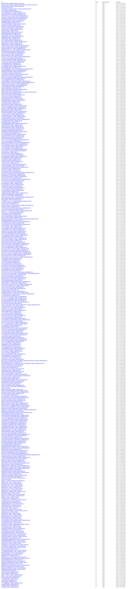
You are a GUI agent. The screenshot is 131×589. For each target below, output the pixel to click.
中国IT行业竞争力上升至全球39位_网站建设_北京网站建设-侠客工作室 (13, 398)
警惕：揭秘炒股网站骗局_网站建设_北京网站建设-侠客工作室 (11, 443)
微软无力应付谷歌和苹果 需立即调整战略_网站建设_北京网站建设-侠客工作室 (14, 390)
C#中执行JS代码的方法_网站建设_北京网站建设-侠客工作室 (11, 217)
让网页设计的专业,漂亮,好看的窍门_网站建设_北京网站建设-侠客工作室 (13, 315)
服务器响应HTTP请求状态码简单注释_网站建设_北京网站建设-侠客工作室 (13, 277)
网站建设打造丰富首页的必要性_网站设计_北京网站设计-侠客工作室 (12, 566)
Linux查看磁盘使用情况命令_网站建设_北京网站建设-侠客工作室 (12, 236)
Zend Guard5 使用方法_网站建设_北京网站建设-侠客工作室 (11, 312)
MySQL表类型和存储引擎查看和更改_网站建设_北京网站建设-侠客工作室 (13, 300)
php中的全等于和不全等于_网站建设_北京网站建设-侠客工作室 (11, 308)
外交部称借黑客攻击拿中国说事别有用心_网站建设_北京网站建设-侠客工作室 (14, 427)
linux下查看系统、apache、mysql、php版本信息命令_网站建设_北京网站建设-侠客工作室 (16, 201)
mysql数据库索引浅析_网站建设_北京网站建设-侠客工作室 (11, 270)
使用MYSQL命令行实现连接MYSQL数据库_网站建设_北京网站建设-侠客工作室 (14, 244)
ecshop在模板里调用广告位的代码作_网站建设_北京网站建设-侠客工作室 (13, 66)
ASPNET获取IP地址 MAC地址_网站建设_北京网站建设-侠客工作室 (12, 359)
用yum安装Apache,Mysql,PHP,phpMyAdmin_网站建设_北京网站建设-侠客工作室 (14, 250)
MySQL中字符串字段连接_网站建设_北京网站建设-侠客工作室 (11, 349)
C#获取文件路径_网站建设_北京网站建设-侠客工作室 (10, 206)
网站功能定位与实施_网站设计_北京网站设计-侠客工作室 (10, 517)
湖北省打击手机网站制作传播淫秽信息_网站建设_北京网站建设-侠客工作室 (13, 458)
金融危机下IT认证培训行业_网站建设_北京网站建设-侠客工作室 (12, 401)
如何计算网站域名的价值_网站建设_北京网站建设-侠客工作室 (11, 104)
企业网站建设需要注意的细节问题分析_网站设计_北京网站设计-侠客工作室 (13, 533)
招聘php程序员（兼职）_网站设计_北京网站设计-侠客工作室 (11, 483)
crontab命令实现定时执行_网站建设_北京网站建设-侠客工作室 (11, 225)
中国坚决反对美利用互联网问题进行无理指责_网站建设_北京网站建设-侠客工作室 (15, 415)
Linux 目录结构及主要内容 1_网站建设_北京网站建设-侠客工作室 (12, 146)
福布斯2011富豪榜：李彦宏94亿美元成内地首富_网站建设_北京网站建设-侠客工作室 (15, 462)
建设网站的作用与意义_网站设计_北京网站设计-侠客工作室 (11, 514)
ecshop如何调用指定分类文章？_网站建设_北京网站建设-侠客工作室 (12, 115)
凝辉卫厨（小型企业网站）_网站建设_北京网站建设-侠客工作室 (12, 574)
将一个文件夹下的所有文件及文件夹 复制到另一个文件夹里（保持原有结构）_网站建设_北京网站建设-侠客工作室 (20, 273)
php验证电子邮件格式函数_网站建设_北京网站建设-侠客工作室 (11, 124)
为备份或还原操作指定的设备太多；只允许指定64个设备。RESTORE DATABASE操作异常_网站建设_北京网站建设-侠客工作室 (22, 363)
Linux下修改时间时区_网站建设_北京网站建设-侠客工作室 (11, 158)
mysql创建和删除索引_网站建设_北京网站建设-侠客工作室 (11, 259)
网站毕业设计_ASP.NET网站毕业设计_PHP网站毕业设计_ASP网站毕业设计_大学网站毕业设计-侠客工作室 (19, 4)
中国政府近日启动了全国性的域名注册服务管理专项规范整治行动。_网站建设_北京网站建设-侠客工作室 (18, 409)
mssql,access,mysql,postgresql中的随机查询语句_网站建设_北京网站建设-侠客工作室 (15, 179)
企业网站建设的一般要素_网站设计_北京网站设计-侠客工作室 (11, 522)
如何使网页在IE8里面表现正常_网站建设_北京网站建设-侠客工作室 (12, 98)
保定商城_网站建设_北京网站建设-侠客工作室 (9, 581)
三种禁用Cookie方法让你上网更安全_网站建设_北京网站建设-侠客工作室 (13, 274)
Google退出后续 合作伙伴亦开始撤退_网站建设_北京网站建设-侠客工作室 (13, 423)
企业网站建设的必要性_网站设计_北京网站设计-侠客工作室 (11, 521)
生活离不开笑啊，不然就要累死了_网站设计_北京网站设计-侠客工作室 (13, 494)
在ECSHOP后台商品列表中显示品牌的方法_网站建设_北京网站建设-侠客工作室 (14, 74)
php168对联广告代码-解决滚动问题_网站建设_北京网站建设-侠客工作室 (13, 59)
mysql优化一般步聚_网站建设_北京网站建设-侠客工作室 (10, 262)
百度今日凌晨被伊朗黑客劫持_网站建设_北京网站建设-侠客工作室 (12, 413)
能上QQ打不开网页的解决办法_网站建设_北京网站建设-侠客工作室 (12, 86)
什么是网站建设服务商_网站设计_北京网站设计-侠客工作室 (11, 502)
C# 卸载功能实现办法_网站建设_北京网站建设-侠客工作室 (11, 214)
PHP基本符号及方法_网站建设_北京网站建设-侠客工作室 (10, 25)
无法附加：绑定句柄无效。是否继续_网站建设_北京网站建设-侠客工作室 (13, 386)
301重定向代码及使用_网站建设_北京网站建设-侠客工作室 (11, 93)
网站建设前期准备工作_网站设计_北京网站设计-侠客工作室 (11, 537)
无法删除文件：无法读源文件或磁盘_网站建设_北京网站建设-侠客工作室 (13, 108)
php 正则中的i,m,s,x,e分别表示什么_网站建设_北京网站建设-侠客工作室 (13, 307)
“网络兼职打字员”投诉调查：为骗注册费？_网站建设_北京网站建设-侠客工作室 (14, 404)
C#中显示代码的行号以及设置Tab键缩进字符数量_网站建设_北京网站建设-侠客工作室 (15, 251)
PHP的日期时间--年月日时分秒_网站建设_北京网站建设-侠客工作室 (12, 368)
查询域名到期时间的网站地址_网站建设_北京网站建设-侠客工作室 (12, 21)
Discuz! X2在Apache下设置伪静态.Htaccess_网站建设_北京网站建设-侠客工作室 (15, 285)
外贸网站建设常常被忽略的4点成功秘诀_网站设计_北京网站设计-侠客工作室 (14, 536)
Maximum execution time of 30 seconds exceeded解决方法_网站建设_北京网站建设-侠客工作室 (17, 205)
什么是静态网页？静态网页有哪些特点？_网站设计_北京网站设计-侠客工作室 (14, 510)
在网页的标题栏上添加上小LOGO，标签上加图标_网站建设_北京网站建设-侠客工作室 (15, 49)
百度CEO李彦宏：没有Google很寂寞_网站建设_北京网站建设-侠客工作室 (13, 432)
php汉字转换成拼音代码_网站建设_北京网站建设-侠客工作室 (11, 213)
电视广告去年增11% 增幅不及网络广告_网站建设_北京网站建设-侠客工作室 (14, 435)
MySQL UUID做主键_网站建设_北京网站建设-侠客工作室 (11, 342)
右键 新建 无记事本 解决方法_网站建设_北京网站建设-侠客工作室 (12, 126)
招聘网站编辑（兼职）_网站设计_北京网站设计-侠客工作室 (11, 490)
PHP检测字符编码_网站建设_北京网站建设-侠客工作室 (10, 345)
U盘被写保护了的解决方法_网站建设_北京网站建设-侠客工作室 (12, 44)
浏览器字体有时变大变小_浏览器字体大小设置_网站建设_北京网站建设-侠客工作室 (15, 45)
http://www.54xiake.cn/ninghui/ (6, 479)
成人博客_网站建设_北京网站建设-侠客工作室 (9, 580)
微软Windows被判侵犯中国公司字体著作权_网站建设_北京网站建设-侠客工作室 (14, 402)
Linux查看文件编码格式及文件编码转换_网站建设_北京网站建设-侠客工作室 (14, 338)
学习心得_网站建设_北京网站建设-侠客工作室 (9, 10)
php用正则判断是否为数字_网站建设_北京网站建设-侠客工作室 (11, 157)
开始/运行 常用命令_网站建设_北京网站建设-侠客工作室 (10, 383)
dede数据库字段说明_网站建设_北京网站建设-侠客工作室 (11, 90)
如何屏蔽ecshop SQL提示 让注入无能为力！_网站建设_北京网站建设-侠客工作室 (15, 83)
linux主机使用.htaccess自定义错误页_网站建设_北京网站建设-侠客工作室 (13, 231)
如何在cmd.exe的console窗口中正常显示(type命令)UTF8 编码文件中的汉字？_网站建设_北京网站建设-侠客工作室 (20, 304)
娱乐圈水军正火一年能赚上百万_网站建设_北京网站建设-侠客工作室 (12, 460)
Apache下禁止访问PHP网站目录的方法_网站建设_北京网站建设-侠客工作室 (14, 176)
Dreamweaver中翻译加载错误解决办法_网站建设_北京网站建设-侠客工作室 (14, 216)
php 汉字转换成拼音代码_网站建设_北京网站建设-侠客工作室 (11, 258)
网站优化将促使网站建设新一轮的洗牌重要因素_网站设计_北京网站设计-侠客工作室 (15, 558)
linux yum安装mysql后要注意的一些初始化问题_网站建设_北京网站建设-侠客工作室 (15, 248)
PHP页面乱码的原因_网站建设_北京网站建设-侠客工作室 (10, 370)
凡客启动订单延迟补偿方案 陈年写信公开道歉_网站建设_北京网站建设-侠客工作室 (15, 438)
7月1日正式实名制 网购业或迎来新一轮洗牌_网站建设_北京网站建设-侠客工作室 (14, 439)
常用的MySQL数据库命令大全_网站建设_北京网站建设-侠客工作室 (12, 184)
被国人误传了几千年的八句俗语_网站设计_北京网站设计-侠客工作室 (12, 495)
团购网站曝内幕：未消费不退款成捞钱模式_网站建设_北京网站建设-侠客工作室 (14, 453)
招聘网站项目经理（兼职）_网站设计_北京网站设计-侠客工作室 (12, 484)
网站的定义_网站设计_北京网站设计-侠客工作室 (9, 507)
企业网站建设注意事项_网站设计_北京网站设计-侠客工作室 (11, 506)
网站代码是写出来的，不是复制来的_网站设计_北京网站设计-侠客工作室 (13, 491)
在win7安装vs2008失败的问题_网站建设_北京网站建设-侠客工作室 (12, 341)
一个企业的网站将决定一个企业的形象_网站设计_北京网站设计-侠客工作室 (13, 499)
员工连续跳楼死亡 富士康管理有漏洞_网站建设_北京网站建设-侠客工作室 (13, 424)
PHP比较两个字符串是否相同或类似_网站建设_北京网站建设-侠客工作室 (13, 310)
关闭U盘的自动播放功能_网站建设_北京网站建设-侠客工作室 (11, 355)
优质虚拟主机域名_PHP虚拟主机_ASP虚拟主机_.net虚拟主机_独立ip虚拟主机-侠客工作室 (16, 8)
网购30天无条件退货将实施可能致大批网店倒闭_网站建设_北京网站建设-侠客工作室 (15, 434)
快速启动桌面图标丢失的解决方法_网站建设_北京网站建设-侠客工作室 (13, 19)
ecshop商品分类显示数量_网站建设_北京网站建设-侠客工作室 (11, 120)
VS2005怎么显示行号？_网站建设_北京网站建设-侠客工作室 (11, 357)
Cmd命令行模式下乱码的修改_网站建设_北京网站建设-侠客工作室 (12, 330)
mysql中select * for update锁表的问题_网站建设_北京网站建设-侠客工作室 (13, 329)
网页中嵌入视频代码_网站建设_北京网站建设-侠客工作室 (10, 67)
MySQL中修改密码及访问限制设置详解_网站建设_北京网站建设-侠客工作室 (14, 156)
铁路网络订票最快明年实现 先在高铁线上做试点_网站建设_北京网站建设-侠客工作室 (15, 447)
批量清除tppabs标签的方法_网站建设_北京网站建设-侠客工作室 (12, 55)
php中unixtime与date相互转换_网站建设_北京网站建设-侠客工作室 (12, 209)
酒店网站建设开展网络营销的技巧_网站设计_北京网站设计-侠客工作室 (13, 540)
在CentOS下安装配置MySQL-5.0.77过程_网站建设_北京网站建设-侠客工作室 (14, 149)
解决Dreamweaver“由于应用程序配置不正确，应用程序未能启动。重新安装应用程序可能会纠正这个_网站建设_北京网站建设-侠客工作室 (24, 360)
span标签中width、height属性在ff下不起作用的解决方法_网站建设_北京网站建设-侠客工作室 (16, 210)
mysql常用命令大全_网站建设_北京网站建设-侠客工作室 (10, 202)
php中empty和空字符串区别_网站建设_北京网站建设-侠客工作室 (12, 276)
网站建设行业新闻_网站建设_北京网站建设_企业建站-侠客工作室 (12, 389)
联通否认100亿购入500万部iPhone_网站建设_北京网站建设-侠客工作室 (13, 477)
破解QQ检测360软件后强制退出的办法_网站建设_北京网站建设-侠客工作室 (14, 111)
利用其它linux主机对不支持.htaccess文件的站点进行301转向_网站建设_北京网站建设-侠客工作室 (17, 172)
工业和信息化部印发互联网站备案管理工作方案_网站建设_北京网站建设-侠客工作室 (15, 468)
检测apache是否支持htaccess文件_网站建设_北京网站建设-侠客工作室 (13, 255)
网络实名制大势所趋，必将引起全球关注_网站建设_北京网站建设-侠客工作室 (14, 420)
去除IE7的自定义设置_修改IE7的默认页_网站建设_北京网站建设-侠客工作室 (14, 18)
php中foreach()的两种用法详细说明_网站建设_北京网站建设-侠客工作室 (13, 134)
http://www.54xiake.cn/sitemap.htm (7, 7)
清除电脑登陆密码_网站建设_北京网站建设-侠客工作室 (10, 22)
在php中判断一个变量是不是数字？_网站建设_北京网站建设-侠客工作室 (13, 116)
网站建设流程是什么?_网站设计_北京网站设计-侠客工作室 (11, 525)
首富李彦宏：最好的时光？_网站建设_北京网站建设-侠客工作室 (12, 464)
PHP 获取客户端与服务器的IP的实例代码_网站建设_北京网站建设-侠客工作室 (14, 123)
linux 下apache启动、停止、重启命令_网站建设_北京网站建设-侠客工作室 (13, 150)
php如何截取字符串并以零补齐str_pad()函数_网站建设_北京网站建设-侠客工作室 (15, 292)
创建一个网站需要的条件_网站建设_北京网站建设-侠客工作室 (11, 40)
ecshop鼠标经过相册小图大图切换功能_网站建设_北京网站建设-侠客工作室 (14, 85)
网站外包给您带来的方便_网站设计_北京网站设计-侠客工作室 (11, 529)
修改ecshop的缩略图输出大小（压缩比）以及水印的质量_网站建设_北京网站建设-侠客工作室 (17, 68)
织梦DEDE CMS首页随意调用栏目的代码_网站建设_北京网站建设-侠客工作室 (14, 89)
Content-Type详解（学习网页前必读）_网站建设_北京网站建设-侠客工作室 (13, 239)
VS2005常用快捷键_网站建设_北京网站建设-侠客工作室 (10, 356)
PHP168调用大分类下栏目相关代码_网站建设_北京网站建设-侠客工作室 (13, 60)
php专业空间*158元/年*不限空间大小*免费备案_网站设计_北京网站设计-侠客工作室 (15, 524)
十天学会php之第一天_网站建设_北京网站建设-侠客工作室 (11, 96)
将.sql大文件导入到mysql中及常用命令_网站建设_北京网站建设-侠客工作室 (14, 296)
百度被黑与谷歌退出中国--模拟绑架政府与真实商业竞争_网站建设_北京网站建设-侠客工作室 (16, 412)
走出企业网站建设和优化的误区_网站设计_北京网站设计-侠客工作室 (12, 532)
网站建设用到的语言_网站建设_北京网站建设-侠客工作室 (10, 37)
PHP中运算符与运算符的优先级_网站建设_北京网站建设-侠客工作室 (12, 128)
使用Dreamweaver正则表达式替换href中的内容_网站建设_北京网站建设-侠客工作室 (15, 142)
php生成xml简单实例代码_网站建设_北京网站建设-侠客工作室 (11, 240)
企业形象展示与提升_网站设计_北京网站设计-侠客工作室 (10, 513)
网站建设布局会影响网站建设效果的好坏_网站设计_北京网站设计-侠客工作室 (14, 562)
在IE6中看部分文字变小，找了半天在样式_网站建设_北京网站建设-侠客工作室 (14, 15)
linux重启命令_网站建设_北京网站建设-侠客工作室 (9, 203)
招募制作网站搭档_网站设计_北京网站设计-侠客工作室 (10, 492)
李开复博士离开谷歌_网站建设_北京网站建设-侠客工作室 (10, 445)
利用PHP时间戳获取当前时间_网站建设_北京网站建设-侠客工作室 (12, 127)
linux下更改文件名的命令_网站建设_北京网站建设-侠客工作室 (11, 186)
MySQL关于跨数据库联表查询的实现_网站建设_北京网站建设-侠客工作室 (13, 318)
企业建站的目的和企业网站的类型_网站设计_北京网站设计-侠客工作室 (13, 528)
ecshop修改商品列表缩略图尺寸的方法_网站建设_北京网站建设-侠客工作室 (14, 70)
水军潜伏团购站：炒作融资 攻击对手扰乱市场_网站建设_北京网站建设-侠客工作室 (15, 472)
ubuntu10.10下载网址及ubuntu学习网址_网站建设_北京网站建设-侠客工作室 (14, 145)
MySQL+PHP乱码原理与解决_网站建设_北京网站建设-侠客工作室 (12, 364)
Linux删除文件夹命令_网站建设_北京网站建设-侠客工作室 (11, 168)
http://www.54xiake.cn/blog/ (5, 387)
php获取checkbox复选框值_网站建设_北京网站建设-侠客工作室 (12, 195)
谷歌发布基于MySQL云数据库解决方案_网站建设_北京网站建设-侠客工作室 (14, 475)
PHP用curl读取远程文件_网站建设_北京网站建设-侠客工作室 (11, 325)
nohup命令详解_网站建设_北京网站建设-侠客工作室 (10, 326)
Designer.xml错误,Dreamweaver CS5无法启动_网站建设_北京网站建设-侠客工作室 (15, 243)
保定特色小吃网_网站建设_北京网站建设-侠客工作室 (10, 577)
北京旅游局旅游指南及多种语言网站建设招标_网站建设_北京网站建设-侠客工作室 (15, 446)
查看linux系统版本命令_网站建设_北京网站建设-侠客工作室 (11, 199)
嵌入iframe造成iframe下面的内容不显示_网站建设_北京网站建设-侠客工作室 (14, 41)
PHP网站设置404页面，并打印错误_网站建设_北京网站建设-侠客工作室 (13, 175)
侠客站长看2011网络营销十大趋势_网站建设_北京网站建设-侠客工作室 (13, 461)
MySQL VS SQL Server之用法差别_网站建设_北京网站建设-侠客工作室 (13, 288)
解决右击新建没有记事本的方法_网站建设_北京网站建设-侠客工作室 (12, 135)
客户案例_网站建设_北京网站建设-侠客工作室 (9, 570)
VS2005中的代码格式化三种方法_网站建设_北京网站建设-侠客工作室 (13, 229)
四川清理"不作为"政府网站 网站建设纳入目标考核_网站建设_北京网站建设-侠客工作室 (15, 457)
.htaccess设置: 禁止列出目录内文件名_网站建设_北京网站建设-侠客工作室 (13, 164)
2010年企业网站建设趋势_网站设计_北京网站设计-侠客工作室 (11, 518)
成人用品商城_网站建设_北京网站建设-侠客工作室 (9, 578)
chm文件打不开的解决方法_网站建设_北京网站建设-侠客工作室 (12, 188)
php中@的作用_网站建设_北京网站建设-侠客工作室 (10, 191)
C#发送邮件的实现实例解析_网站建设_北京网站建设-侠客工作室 (12, 220)
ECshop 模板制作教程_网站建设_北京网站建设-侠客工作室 (11, 64)
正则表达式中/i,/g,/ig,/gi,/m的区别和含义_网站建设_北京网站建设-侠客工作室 (14, 105)
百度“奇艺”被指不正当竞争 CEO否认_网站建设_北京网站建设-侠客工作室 (13, 428)
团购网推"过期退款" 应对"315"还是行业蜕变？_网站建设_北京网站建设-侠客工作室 (15, 465)
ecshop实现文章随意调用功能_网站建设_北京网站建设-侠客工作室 (12, 79)
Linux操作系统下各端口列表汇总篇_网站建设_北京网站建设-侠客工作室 (13, 291)
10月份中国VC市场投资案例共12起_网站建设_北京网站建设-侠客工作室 (13, 400)
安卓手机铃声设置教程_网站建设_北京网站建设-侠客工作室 (11, 311)
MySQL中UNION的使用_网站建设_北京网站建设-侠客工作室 (11, 303)
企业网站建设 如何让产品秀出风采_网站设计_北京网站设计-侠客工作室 (13, 535)
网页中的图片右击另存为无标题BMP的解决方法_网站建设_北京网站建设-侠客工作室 (15, 119)
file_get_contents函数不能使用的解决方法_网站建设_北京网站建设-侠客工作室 (14, 323)
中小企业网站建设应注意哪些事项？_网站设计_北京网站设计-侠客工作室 (13, 551)
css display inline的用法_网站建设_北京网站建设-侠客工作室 (11, 141)
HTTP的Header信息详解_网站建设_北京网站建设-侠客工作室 (11, 280)
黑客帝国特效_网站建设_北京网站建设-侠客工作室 (9, 30)
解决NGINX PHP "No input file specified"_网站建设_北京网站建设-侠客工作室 (14, 322)
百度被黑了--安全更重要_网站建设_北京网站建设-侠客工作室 (11, 372)
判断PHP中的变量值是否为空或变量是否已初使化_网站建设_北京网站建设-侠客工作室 (15, 281)
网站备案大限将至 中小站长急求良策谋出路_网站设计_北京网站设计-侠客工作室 (14, 544)
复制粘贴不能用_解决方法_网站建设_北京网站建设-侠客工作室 (11, 382)
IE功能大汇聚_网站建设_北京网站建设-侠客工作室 (9, 367)
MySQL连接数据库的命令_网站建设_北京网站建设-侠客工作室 (11, 183)
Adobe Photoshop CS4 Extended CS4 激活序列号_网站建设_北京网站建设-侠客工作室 (15, 56)
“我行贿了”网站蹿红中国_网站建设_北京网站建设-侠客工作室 (11, 469)
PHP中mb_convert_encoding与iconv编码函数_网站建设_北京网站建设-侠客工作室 (15, 139)
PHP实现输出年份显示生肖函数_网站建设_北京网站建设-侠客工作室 (12, 180)
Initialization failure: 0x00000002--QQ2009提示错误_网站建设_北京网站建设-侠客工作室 (16, 375)
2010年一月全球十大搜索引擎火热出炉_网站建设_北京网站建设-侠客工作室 (14, 417)
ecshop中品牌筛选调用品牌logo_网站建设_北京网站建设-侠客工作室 (12, 165)
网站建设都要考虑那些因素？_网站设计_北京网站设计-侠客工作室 (12, 503)
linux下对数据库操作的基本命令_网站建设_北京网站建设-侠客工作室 (12, 190)
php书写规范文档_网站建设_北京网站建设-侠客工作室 (10, 261)
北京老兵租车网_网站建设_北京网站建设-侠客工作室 (10, 584)
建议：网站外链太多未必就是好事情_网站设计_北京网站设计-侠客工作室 (13, 547)
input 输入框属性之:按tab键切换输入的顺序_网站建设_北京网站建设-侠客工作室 (14, 333)
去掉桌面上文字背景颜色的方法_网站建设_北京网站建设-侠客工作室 (12, 385)
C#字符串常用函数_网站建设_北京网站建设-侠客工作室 (10, 295)
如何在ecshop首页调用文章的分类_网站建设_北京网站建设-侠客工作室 (13, 78)
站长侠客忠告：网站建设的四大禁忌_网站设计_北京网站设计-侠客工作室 (13, 567)
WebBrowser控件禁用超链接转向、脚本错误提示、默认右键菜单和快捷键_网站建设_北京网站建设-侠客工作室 (19, 218)
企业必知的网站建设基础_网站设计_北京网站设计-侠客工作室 (11, 554)
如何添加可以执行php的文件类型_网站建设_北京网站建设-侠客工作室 (13, 94)
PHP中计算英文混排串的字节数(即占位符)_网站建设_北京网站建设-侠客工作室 (14, 235)
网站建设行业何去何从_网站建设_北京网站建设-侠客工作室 (11, 473)
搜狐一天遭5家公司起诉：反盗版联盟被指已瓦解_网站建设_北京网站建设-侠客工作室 (15, 405)
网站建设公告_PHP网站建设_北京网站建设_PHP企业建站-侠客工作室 (13, 480)
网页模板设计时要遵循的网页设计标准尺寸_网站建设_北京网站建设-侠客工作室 (14, 327)
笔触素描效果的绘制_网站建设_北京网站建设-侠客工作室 (10, 33)
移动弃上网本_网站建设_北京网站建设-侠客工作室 (9, 394)
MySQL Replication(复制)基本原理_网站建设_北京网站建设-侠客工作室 (13, 353)
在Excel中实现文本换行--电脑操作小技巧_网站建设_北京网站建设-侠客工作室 (14, 374)
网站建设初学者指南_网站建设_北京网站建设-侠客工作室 (10, 38)
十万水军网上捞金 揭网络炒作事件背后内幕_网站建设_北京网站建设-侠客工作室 (14, 419)
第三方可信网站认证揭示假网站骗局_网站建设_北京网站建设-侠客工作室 (13, 442)
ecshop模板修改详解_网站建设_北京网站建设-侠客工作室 (11, 63)
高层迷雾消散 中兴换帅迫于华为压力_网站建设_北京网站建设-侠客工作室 (13, 430)
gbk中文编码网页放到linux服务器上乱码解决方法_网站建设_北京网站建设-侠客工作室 (15, 221)
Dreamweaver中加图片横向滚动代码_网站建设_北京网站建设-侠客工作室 (13, 23)
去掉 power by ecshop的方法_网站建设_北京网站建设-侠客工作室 (12, 53)
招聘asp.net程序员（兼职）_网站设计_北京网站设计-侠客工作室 (12, 488)
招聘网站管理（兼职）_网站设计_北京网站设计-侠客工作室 (11, 487)
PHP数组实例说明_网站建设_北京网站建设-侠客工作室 (10, 101)
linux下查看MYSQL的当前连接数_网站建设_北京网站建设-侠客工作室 (13, 187)
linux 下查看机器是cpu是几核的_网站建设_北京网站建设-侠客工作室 (12, 265)
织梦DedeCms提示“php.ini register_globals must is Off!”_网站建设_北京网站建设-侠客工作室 (16, 284)
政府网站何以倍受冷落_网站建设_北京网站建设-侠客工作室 (11, 449)
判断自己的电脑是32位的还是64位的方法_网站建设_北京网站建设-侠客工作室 (14, 143)
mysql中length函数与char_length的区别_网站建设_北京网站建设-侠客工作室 (14, 334)
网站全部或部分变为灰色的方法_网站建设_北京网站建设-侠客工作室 (12, 51)
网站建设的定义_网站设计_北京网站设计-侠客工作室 (10, 498)
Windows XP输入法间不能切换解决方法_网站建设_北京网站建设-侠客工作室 (14, 233)
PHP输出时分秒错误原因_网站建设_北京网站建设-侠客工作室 (11, 97)
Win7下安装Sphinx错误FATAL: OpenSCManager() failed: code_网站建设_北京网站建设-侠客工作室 (17, 293)
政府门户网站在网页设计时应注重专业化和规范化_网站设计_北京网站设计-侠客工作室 (15, 520)
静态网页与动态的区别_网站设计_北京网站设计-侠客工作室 (11, 509)
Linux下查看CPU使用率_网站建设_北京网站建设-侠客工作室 (11, 171)
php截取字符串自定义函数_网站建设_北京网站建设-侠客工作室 (11, 130)
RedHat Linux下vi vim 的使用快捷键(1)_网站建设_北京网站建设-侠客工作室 (14, 297)
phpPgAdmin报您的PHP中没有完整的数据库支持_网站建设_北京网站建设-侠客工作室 (15, 319)
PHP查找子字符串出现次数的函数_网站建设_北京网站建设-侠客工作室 (13, 232)
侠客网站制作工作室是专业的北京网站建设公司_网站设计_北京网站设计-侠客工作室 (15, 565)
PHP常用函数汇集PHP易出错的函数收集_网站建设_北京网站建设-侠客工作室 (14, 131)
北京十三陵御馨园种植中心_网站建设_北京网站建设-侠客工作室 (12, 582)
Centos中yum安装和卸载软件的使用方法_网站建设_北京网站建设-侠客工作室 (14, 247)
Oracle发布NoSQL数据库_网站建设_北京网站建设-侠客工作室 (11, 476)
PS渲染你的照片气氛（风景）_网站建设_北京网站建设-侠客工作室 (12, 36)
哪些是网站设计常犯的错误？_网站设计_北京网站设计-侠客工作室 (12, 552)
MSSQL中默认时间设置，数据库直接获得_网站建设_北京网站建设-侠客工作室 (14, 379)
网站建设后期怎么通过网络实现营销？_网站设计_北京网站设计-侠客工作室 (13, 550)
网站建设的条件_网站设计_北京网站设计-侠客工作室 (10, 555)
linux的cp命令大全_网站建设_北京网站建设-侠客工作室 (10, 169)
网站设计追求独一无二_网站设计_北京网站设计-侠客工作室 (11, 543)
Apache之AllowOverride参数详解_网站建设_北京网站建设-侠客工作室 (13, 173)
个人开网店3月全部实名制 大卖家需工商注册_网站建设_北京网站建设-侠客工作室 (15, 416)
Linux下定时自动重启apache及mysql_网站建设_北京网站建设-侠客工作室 (13, 228)
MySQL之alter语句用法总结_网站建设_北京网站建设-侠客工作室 (12, 314)
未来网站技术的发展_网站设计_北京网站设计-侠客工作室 (10, 505)
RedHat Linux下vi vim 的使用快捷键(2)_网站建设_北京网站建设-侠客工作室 (14, 299)
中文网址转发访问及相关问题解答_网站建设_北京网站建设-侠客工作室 (13, 52)
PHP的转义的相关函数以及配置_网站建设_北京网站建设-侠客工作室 (12, 337)
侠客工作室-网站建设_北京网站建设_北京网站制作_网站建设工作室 (12, 3)
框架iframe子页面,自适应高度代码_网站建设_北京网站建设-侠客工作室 (13, 14)
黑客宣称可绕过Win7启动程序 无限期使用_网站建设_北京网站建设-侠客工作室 (14, 408)
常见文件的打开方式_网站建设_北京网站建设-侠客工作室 (10, 160)
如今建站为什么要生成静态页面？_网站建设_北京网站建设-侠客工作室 (13, 48)
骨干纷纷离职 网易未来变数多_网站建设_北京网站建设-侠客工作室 (12, 431)
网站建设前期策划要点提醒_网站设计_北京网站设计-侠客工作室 (12, 559)
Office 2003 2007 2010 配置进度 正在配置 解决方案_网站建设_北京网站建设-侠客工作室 (16, 254)
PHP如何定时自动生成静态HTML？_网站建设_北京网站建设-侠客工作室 (13, 112)
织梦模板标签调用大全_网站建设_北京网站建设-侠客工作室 (11, 344)
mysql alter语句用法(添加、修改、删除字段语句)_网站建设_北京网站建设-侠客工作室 (15, 224)
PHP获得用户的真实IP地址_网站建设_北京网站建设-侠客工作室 (12, 161)
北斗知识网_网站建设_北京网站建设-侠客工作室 (9, 573)
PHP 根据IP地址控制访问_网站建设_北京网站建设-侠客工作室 (11, 109)
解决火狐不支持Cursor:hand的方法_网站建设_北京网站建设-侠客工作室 (13, 266)
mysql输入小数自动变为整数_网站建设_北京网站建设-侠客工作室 (12, 194)
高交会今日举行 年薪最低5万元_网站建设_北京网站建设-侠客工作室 (12, 393)
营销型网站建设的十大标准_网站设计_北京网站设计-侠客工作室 (12, 563)
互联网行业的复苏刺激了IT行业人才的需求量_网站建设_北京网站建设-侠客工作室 (15, 397)
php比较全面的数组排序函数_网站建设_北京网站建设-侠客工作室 (12, 198)
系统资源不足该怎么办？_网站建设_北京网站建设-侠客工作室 (11, 75)
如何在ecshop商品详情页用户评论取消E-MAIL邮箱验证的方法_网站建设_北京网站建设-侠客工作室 (17, 82)
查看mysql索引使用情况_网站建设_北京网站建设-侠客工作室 (11, 263)
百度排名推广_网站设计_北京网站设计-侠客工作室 (9, 548)
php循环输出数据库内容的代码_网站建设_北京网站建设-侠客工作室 (12, 371)
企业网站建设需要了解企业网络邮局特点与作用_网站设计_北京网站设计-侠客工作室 (15, 539)
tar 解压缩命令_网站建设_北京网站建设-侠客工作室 (10, 289)
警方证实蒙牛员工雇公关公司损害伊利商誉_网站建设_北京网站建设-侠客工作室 (14, 450)
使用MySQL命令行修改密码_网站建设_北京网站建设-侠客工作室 (12, 246)
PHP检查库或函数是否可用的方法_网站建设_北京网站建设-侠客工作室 (13, 348)
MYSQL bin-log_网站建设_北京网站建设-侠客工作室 (10, 352)
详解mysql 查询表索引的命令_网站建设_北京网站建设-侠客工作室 (12, 269)
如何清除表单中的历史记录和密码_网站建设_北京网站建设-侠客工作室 (13, 71)
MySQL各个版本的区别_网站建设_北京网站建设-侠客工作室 (11, 11)
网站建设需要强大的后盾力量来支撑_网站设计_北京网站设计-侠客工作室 (13, 569)
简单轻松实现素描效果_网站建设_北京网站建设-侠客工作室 (11, 34)
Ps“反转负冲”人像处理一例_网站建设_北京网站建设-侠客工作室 (12, 29)
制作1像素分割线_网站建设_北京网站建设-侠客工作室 (10, 378)
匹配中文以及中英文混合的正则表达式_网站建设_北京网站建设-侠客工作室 (13, 340)
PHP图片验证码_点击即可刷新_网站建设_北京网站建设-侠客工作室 (12, 26)
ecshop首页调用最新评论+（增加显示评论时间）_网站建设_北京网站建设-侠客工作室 (15, 81)
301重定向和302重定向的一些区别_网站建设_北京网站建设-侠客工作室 (13, 278)
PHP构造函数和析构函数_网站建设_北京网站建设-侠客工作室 (11, 138)
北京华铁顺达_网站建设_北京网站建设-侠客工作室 (9, 585)
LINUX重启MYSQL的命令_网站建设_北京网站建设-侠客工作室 (11, 153)
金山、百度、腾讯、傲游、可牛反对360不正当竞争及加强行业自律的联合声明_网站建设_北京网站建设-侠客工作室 (20, 454)
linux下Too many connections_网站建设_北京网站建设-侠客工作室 (12, 154)
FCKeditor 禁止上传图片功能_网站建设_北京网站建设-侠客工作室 (12, 113)
